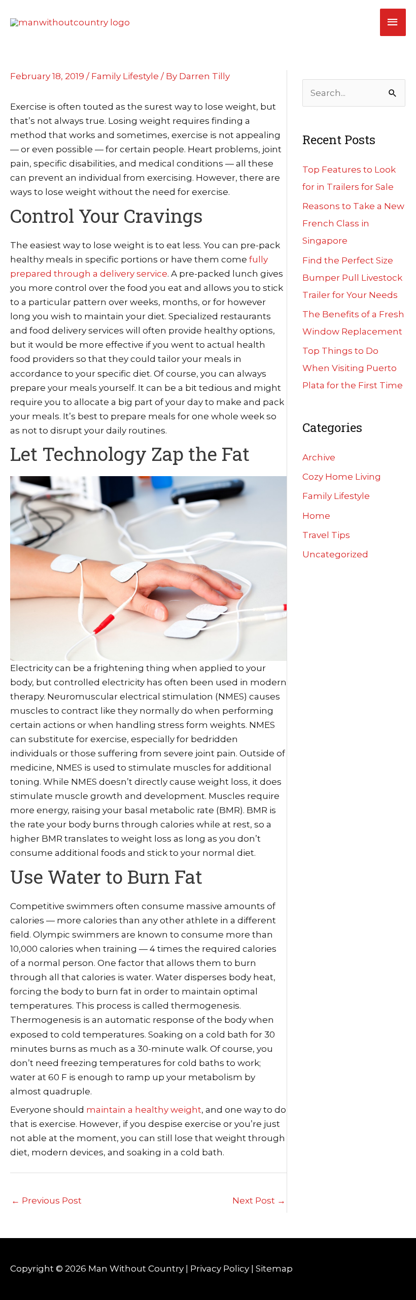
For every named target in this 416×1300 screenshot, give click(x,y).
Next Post (259, 1200)
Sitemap (274, 1268)
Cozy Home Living (341, 477)
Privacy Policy (219, 1268)
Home (316, 516)
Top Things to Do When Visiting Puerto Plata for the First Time (352, 368)
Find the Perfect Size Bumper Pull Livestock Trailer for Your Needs (352, 277)
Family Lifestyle (125, 76)
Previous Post (46, 1200)
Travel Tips (326, 535)
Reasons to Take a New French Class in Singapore (353, 223)
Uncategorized (335, 554)
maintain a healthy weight (143, 1110)
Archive (318, 457)
